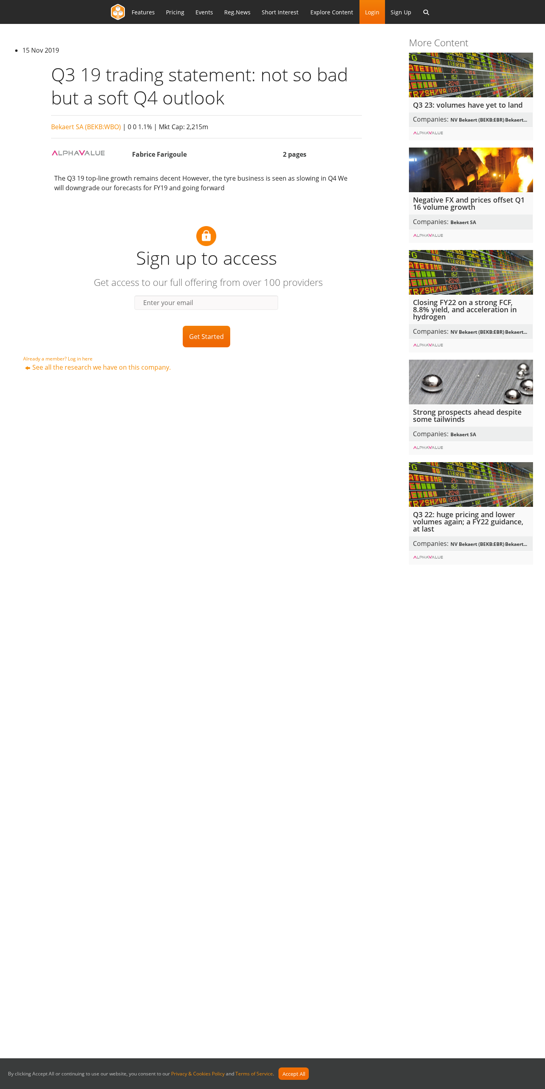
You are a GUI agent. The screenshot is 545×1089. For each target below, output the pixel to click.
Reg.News (237, 12)
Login (372, 12)
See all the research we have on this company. (101, 367)
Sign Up (401, 12)
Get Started (206, 336)
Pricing (175, 12)
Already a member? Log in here (58, 358)
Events (204, 12)
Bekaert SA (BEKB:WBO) (86, 126)
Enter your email (168, 302)
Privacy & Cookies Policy (198, 1074)
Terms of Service (254, 1074)
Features (143, 12)
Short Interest (280, 12)
